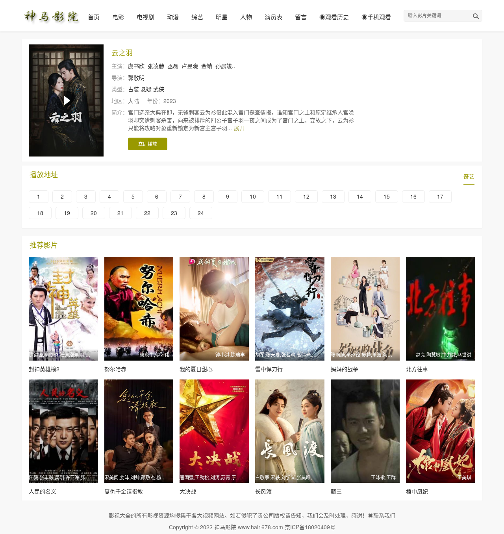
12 (306, 196)
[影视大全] (51, 16)
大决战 (188, 491)
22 (147, 213)
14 (360, 196)
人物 (246, 17)
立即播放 (147, 143)
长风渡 (263, 491)
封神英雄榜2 (44, 369)
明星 (222, 17)
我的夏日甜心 (196, 369)
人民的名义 (42, 491)
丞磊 (172, 66)
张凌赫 (156, 66)
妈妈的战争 (344, 369)
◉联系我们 (381, 515)
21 (120, 213)
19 (67, 213)
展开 (239, 128)
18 (40, 213)
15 (387, 196)
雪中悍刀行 (269, 369)
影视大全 (120, 515)
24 (201, 213)
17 (440, 196)
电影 (118, 17)
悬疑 (146, 89)
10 (253, 196)
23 (174, 213)
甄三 (336, 491)
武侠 (158, 89)
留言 (301, 17)
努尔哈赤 (115, 369)
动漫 (173, 17)
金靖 (206, 66)
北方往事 (417, 369)
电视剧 (145, 17)
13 (333, 196)
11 (279, 196)
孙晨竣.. (225, 66)
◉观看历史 (334, 17)
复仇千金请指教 (123, 491)
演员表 (273, 17)
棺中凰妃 (417, 491)
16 (413, 196)
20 (94, 213)
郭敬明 (136, 77)
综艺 (197, 17)
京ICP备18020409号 (310, 527)
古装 (133, 89)
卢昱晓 (190, 66)
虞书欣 (136, 66)
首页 (94, 17)
